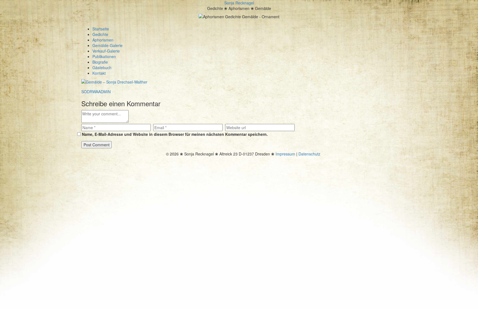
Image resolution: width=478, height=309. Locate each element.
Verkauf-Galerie (106, 51)
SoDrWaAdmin (96, 91)
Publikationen (104, 56)
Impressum (285, 154)
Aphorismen (102, 40)
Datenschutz (309, 154)
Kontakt (99, 73)
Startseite (100, 29)
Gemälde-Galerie (107, 45)
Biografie (100, 62)
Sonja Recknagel (239, 3)
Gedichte (100, 34)
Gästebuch (101, 67)
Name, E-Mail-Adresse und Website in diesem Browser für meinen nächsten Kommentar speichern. (175, 134)
